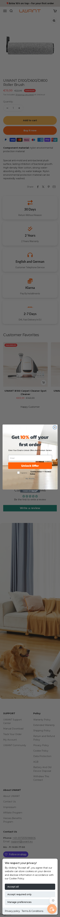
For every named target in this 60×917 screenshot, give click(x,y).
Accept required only (19, 894)
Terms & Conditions (32, 911)
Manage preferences (19, 902)
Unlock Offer (30, 465)
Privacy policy (12, 911)
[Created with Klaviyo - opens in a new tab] (30, 491)
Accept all (13, 886)
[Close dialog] (55, 427)
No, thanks (30, 478)
